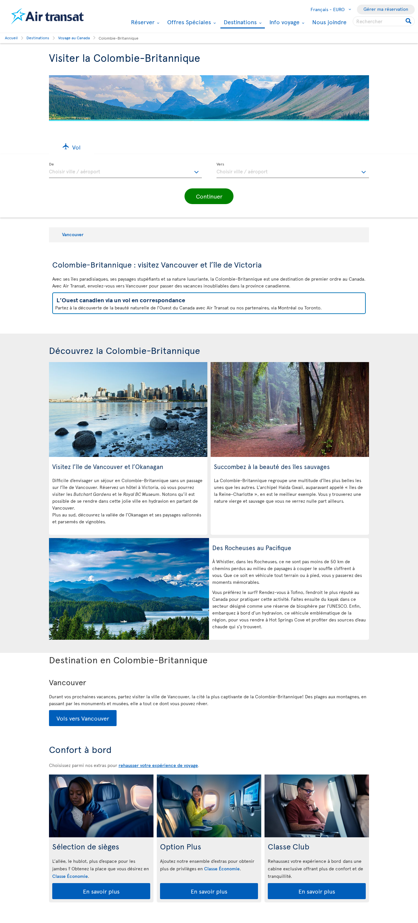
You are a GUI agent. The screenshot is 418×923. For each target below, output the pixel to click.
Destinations (239, 22)
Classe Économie (70, 876)
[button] (71, 146)
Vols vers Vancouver (82, 718)
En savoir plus (101, 891)
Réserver (142, 21)
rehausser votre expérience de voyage (158, 765)
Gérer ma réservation (385, 9)
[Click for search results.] (409, 21)
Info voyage (283, 21)
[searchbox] (384, 21)
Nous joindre (329, 22)
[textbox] (125, 170)
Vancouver (73, 234)
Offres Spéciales (188, 21)
